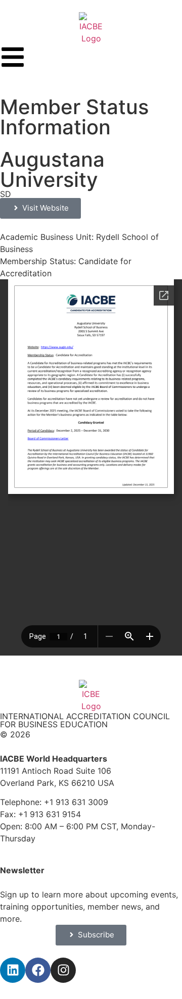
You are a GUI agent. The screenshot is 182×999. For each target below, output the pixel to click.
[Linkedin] (12, 970)
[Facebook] (38, 970)
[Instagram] (63, 970)
